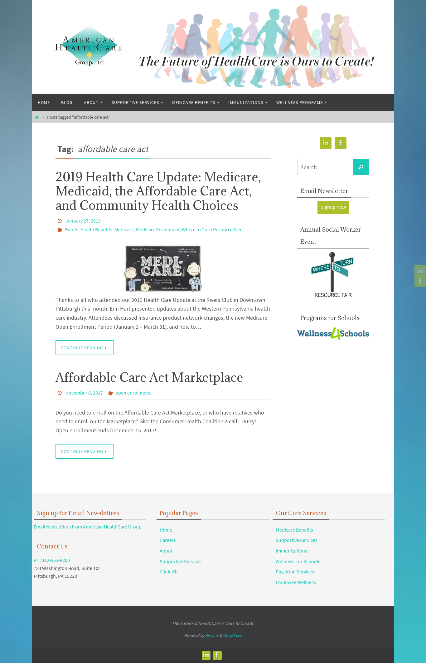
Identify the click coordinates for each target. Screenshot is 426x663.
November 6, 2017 (84, 393)
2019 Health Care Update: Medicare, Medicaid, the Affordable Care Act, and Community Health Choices (158, 191)
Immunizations (291, 551)
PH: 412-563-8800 (52, 560)
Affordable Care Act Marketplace (149, 377)
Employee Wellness (296, 582)
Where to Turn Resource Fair (212, 229)
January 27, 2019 (83, 221)
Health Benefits (96, 229)
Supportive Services (180, 561)
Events (71, 229)
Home (166, 530)
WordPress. (232, 635)
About (166, 551)
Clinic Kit (169, 571)
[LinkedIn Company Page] (419, 271)
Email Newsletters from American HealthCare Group (88, 526)
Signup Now (333, 207)
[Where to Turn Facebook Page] (419, 281)
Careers (168, 540)
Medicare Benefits (294, 530)
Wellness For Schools (298, 561)
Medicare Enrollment (158, 229)
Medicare (124, 229)
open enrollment (133, 393)
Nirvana (212, 635)
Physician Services (295, 571)
